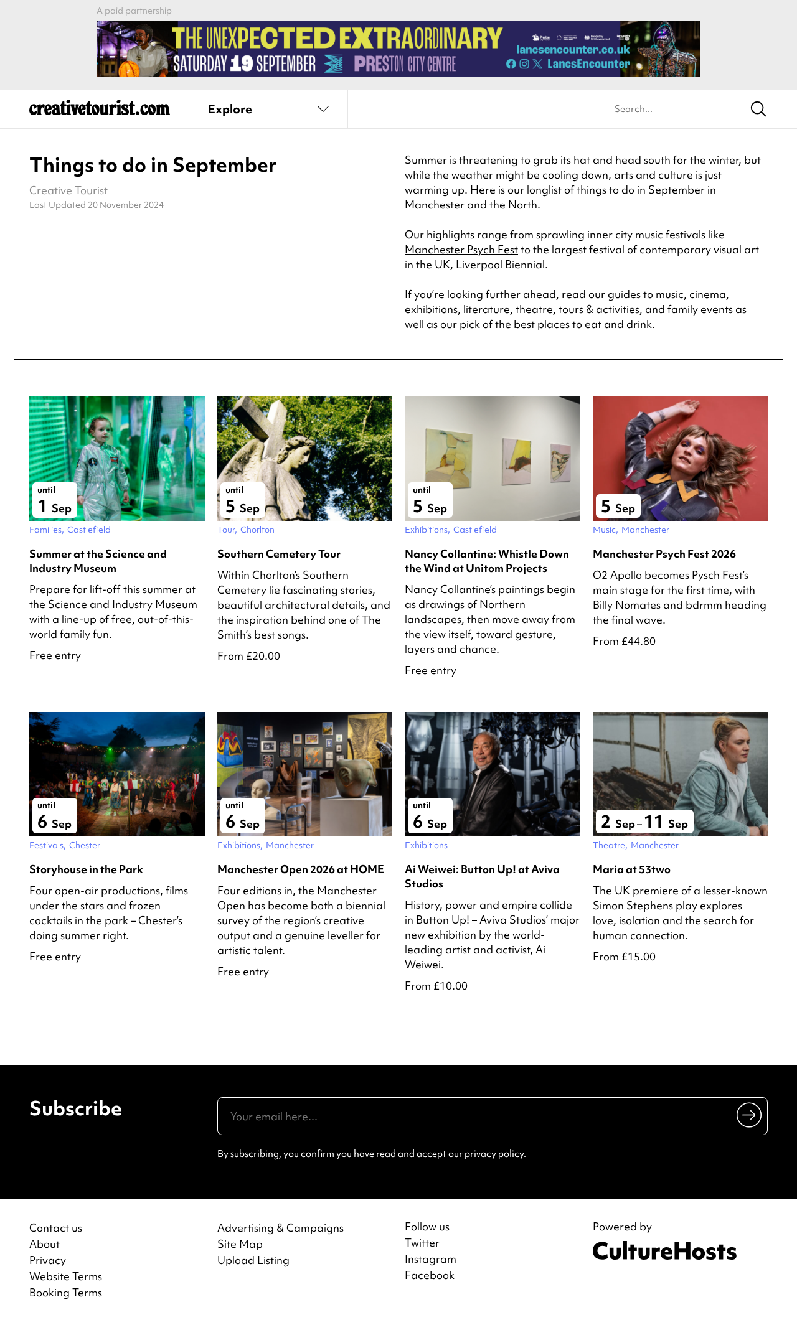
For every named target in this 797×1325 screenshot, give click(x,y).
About (44, 1244)
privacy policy (494, 1154)
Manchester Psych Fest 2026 (664, 553)
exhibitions (431, 309)
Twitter (422, 1243)
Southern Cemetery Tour (279, 553)
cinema (707, 294)
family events (700, 309)
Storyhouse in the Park (86, 869)
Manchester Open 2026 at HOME (300, 869)
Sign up (750, 1114)
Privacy (47, 1260)
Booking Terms (65, 1292)
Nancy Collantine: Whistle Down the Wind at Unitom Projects (487, 560)
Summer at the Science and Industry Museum (98, 560)
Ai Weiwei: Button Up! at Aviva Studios (482, 876)
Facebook (430, 1275)
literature (486, 309)
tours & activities (599, 309)
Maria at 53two (632, 869)
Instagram (430, 1259)
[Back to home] (99, 112)
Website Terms (65, 1276)
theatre (534, 309)
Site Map (240, 1244)
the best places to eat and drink (573, 324)
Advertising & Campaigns (280, 1228)
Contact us (55, 1228)
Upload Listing (253, 1260)
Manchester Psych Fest (461, 249)
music (670, 294)
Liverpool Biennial (500, 264)
